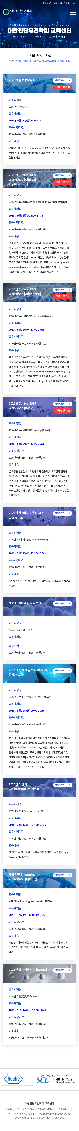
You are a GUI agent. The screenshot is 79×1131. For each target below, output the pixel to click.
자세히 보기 (60, 80)
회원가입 (58, 3)
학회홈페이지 (69, 3)
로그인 (49, 3)
